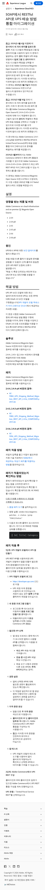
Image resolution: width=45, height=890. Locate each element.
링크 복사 (20, 34)
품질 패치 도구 (15, 507)
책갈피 (10, 34)
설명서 (9, 8)
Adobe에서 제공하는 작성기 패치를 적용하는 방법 (20, 461)
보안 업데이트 (29, 250)
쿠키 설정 (8, 880)
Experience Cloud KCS (24, 8)
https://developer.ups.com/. (24, 581)
